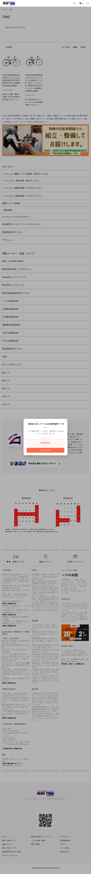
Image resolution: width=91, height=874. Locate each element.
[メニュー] (87, 3)
